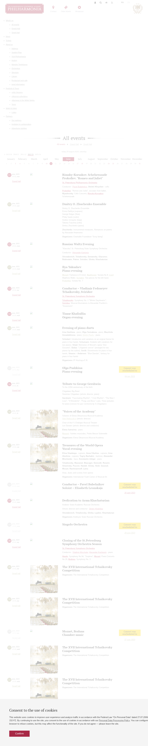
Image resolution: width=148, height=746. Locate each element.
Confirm (19, 733)
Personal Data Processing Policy (114, 720)
